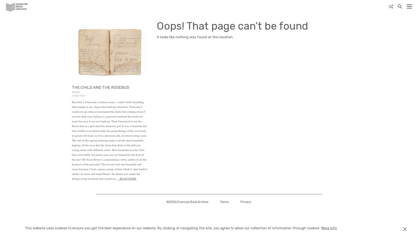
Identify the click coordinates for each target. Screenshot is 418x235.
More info (329, 228)
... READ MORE (127, 179)
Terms (224, 202)
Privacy (246, 202)
